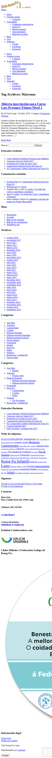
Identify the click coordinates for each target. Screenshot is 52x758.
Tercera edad (12, 357)
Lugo (5, 465)
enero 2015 (12, 277)
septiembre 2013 (14, 309)
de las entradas (15, 220)
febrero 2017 (12, 247)
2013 (38, 439)
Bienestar (34, 442)
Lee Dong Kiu (42, 462)
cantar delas (23, 446)
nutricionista (42, 466)
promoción (25, 469)
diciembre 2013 (13, 302)
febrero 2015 (12, 275)
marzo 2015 (12, 272)
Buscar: (4, 145)
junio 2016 (11, 252)
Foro (9, 39)
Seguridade (18, 473)
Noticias (4, 116)
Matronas (13, 466)
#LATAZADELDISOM (12, 439)
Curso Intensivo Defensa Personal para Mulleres (28, 158)
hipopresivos (43, 458)
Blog (9, 37)
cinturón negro (42, 446)
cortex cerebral (29, 449)
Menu (3, 10)
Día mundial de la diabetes (19, 452)
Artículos (11, 325)
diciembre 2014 (13, 280)
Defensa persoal (40, 449)
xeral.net (21, 750)
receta (39, 469)
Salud (10, 472)
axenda (25, 442)
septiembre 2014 (14, 285)
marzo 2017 (12, 245)
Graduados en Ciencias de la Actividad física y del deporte (19, 458)
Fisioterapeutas (15, 455)
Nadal (25, 466)
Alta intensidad (18, 32)
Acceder (10, 217)
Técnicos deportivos (36, 473)
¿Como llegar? (8, 514)
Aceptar (5, 755)
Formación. (25, 455)
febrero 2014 (12, 297)
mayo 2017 (12, 243)
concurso (20, 448)
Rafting (33, 469)
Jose (8, 194)
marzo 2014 (12, 295)
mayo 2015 (12, 267)
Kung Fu (11, 347)
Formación (45, 113)
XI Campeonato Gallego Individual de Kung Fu (28, 168)
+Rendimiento (29, 439)
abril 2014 (11, 292)
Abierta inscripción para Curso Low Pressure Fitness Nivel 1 (23, 105)
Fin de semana (13, 340)
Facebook (16, 46)
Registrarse (11, 215)
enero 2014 (12, 300)
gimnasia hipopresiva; (38, 455)
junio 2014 (11, 287)
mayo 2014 (12, 290)
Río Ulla (3, 473)
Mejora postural (19, 29)
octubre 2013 (12, 307)
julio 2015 (11, 262)
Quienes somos (13, 17)
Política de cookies (9, 741)
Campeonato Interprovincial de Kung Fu (24, 166)
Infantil (10, 345)
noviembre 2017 (14, 240)
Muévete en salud (20, 34)
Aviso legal (6, 738)
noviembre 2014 (14, 282)
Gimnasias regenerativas (22, 24)
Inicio (9, 14)
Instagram (16, 49)
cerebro (33, 446)
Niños (9, 350)
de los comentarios (17, 222)
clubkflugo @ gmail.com (12, 524)
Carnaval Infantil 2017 (16, 426)
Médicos (19, 466)
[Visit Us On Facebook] (12, 484)
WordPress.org (13, 224)
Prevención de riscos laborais (10, 469)
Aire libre (11, 323)
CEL (28, 446)
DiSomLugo (12, 187)
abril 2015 (11, 270)
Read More (6, 140)
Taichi (23, 187)
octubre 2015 (12, 260)
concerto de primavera (8, 449)
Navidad (31, 466)
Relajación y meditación (17, 355)
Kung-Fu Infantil (15, 461)
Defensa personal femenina (18, 335)
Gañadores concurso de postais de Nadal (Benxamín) (28, 200)
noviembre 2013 (14, 305)
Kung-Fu (16, 27)
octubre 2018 (12, 238)
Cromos (10, 330)
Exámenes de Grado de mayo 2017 (22, 163)
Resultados (45, 469)
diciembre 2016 (13, 250)
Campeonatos (13, 328)
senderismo (26, 473)
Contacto (16, 19)
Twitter (15, 44)
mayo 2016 (12, 255)
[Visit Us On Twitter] (32, 484)
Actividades (12, 22)
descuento (4, 452)
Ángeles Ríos (12, 182)
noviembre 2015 (14, 257)
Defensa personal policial (18, 338)
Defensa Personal (14, 333)
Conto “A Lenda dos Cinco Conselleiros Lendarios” (26, 190)
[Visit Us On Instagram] (12, 486)
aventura (18, 442)
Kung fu (33, 462)
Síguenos (11, 42)
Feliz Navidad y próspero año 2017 (22, 428)
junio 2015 (11, 265)
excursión (35, 452)
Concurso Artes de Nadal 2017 (20, 161)
